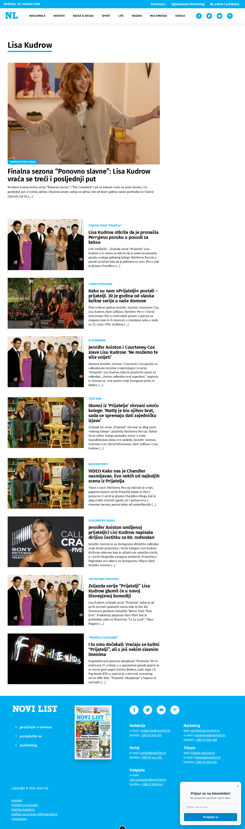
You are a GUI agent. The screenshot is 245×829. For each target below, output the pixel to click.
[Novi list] (11, 15)
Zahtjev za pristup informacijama (34, 814)
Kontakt (16, 800)
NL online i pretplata (224, 4)
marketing (28, 745)
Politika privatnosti (24, 805)
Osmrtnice (158, 4)
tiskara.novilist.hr (203, 753)
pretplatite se (31, 736)
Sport (106, 15)
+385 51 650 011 (151, 735)
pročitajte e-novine (36, 727)
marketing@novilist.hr (209, 735)
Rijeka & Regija (83, 15)
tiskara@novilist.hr (207, 757)
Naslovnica (37, 15)
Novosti (59, 15)
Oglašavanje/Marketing (187, 4)
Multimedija (158, 15)
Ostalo (180, 15)
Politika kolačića (23, 810)
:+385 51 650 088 (206, 740)
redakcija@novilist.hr (155, 730)
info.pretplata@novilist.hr (148, 780)
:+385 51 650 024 (206, 762)
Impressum (19, 819)
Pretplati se (210, 817)
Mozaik (137, 15)
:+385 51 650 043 (152, 784)
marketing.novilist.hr (205, 730)
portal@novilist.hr (153, 753)
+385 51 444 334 (151, 757)
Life (121, 15)
